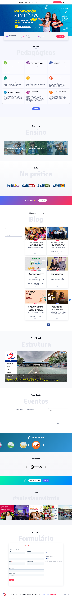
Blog (32, 2)
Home (11, 594)
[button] (27, 2)
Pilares (20, 594)
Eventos (16, 594)
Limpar (14, 239)
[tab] (20, 409)
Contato (42, 2)
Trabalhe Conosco (38, 594)
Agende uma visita (46, 594)
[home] (7, 2)
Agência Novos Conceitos (12, 598)
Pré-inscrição (57, 2)
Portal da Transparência (35, 480)
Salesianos (21, 2)
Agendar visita (48, 2)
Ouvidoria (46, 480)
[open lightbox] (36, 108)
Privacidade (24, 594)
